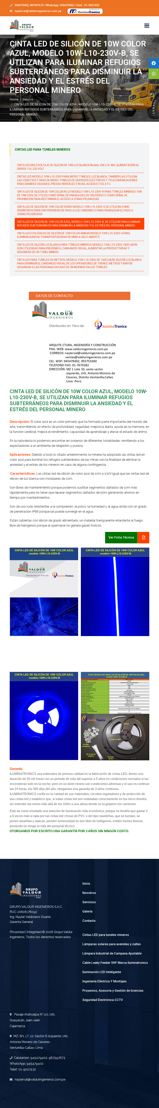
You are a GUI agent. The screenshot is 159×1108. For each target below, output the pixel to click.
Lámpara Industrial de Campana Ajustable (112, 953)
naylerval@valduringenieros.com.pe (38, 11)
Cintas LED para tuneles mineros (105, 935)
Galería (87, 911)
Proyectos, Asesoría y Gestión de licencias (112, 990)
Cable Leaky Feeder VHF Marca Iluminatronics (115, 963)
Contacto (89, 921)
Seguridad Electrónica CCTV (102, 1000)
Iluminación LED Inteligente (101, 972)
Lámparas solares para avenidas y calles (111, 944)
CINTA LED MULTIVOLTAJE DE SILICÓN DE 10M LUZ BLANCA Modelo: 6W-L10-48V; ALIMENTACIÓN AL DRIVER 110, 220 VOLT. (78, 167)
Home (14, 99)
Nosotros (89, 893)
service (27, 99)
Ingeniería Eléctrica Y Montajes (104, 981)
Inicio (86, 883)
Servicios (89, 902)
